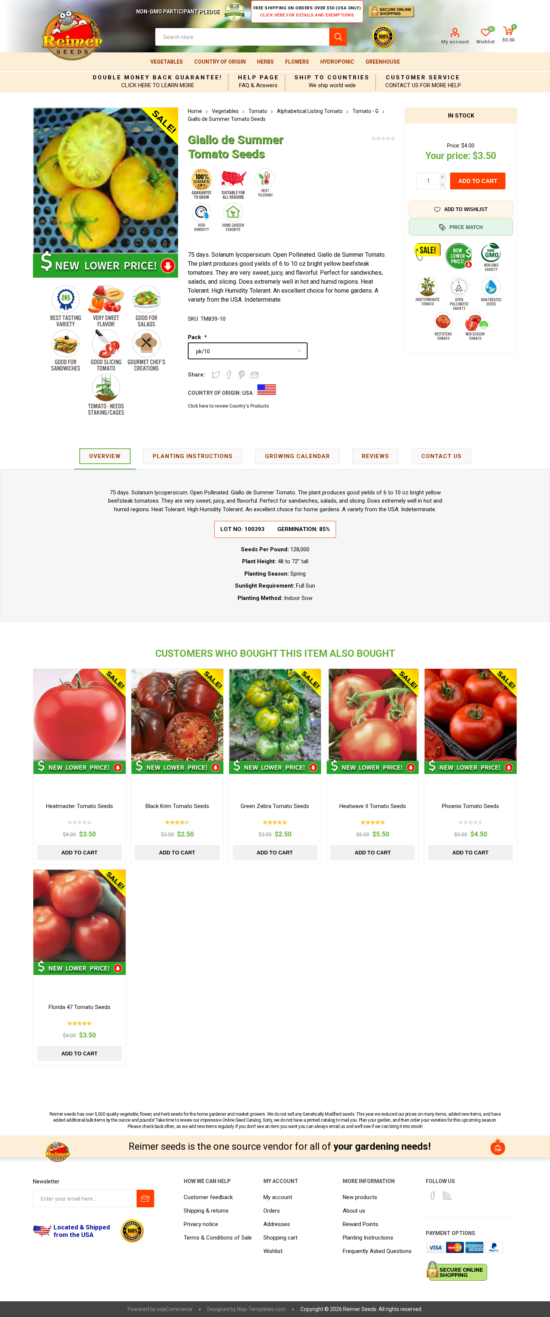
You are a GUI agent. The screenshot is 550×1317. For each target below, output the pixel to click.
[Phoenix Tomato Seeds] (470, 715)
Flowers (297, 62)
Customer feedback (208, 1197)
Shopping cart (280, 1237)
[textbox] (242, 37)
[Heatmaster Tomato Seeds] (79, 715)
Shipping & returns (206, 1210)
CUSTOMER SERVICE (423, 77)
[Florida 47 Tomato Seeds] (79, 915)
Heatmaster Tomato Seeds (79, 806)
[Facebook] (433, 1196)
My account (455, 42)
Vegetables (166, 62)
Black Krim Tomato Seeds (177, 806)
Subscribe (145, 1198)
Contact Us (441, 456)
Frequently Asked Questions (377, 1251)
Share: (196, 374)
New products (360, 1197)
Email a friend (255, 375)
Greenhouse (383, 62)
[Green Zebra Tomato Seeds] (275, 715)
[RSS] (447, 1196)
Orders (271, 1210)
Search (338, 37)
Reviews (375, 456)
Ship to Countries (332, 77)
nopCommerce (174, 1309)
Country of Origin (220, 62)
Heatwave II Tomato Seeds (372, 806)
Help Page (258, 77)
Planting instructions (193, 456)
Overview (105, 456)
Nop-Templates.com (261, 1309)
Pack (195, 337)
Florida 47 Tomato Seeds (79, 1007)
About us (354, 1210)
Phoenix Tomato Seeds (470, 806)
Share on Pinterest (242, 375)
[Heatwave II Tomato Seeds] (373, 715)
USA (247, 393)
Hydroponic (337, 62)
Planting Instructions (368, 1237)
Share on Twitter (216, 375)
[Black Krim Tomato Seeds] (177, 715)
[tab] (105, 457)
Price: (453, 146)
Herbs (265, 62)
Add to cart (477, 181)
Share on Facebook (229, 375)
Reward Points (360, 1224)
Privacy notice (201, 1224)
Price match (466, 227)
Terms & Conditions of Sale (218, 1237)
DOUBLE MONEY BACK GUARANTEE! (157, 77)
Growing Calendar (297, 456)
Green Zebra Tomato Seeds (275, 806)
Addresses (276, 1224)
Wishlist (272, 1251)
